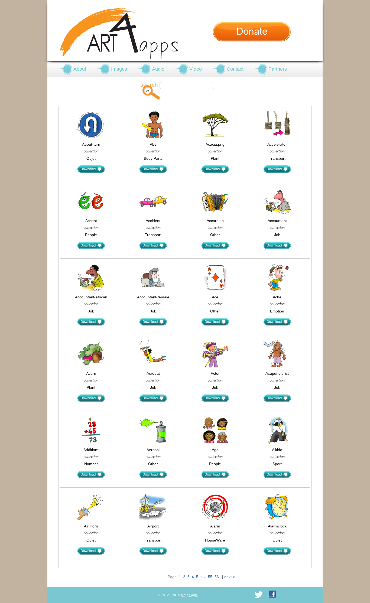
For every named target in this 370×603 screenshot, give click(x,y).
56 (217, 577)
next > (229, 577)
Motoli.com (189, 595)
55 (210, 577)
